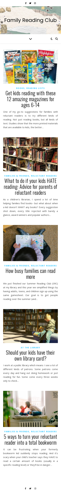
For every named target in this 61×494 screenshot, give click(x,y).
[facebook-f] (26, 3)
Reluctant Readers (44, 176)
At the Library (30, 347)
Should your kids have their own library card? (30, 355)
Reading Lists (35, 88)
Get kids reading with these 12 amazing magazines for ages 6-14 (30, 99)
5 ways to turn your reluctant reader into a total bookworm (30, 439)
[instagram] (35, 3)
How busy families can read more (30, 273)
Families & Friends (16, 176)
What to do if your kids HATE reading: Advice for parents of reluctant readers (30, 186)
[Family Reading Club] (30, 20)
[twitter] (30, 3)
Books (20, 88)
